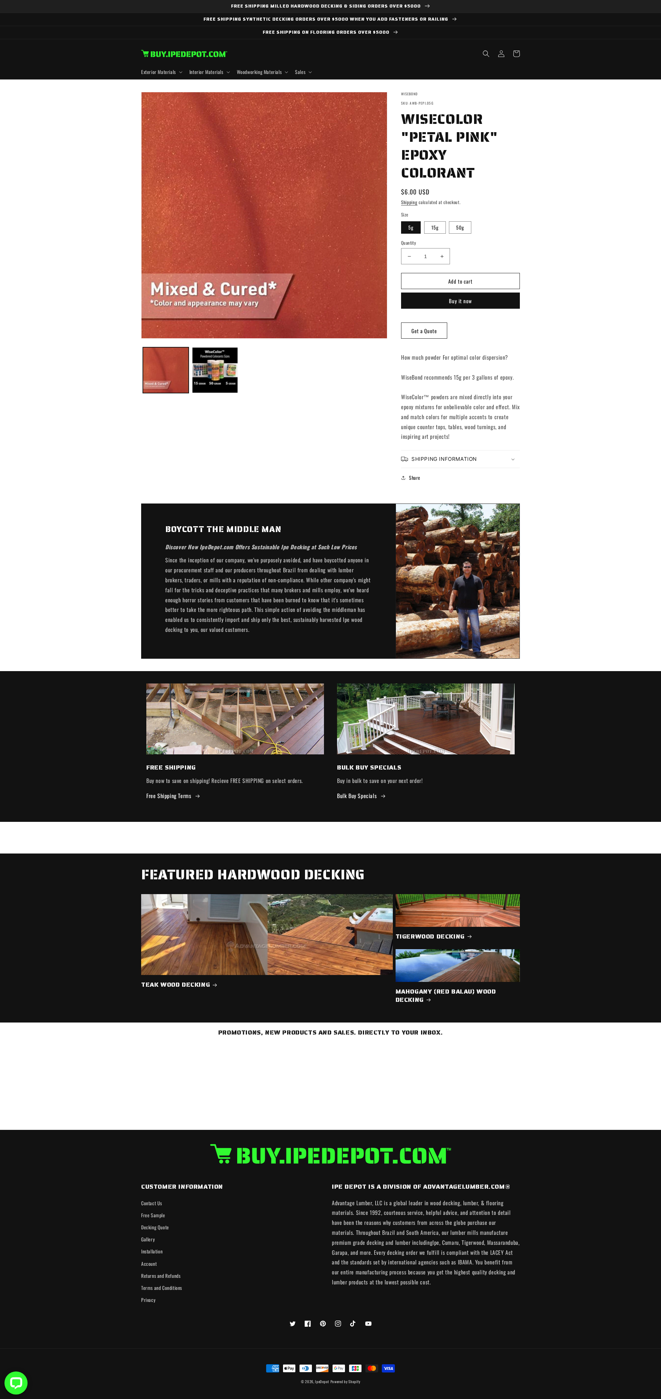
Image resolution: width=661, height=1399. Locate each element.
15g (435, 227)
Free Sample (153, 1215)
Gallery (148, 1239)
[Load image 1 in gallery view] (166, 370)
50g (460, 227)
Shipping (409, 202)
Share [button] (414, 477)
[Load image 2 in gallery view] (215, 370)
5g (410, 227)
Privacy (148, 1299)
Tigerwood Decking (430, 937)
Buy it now (460, 301)
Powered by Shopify (345, 1381)
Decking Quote (155, 1227)
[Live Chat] (16, 1383)
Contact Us (151, 1203)
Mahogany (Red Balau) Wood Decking (446, 996)
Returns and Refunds (160, 1275)
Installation (151, 1251)
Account (149, 1263)
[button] (161, 72)
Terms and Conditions (161, 1287)
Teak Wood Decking (175, 985)
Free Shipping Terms (168, 796)
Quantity (408, 243)
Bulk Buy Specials (357, 796)
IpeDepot (322, 1381)
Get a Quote (424, 331)
